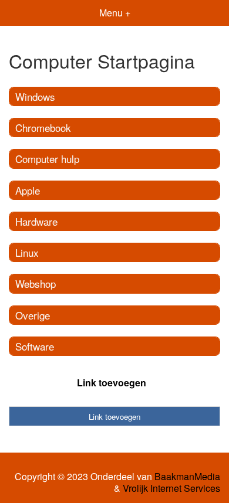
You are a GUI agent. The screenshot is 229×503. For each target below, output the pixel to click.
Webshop (35, 283)
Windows (35, 96)
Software (34, 346)
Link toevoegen (111, 382)
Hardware (36, 221)
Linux (27, 252)
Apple (27, 190)
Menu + (114, 12)
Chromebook (43, 127)
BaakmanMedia (187, 476)
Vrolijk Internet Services (171, 488)
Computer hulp (47, 158)
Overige (32, 315)
